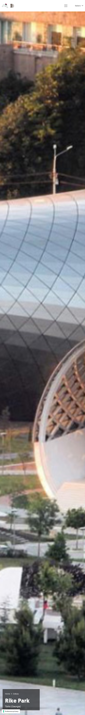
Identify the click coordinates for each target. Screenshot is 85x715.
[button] (79, 6)
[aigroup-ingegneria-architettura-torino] (5, 6)
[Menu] (66, 5)
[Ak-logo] (12, 6)
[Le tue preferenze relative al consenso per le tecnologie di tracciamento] (11, 711)
